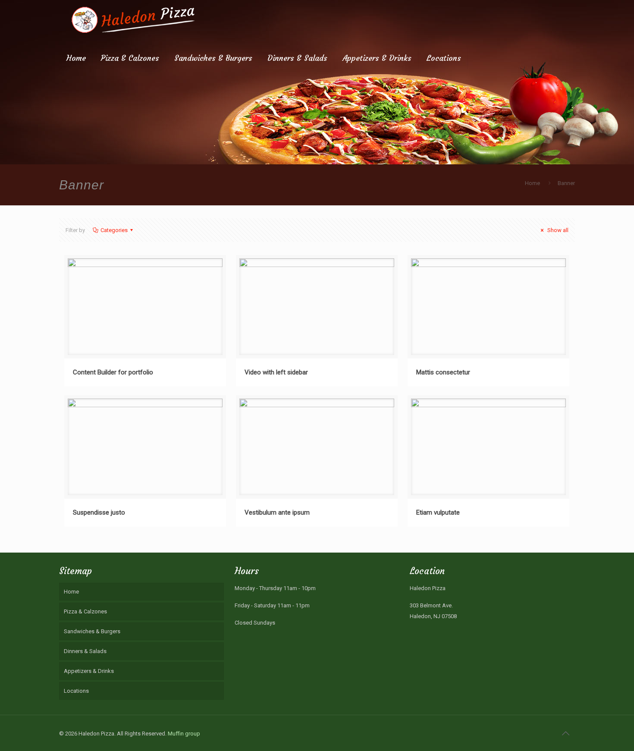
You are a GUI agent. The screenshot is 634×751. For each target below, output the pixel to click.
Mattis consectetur (443, 372)
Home (532, 183)
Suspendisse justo (99, 512)
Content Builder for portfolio (113, 372)
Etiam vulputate (438, 512)
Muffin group (184, 733)
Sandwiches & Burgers (92, 631)
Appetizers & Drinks (89, 671)
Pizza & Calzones (85, 611)
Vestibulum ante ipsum (277, 512)
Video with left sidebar (276, 372)
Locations (76, 691)
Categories (114, 230)
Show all (557, 230)
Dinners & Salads (85, 651)
